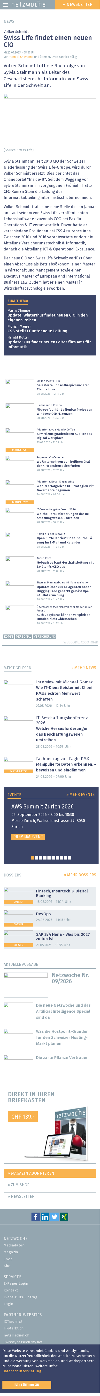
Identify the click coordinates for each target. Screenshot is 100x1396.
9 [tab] (65, 858)
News (9, 21)
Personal (23, 636)
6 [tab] (53, 858)
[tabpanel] (51, 822)
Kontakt (11, 1290)
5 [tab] (49, 858)
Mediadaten (14, 1245)
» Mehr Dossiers (80, 875)
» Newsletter (21, 1197)
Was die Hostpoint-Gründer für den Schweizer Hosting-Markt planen (62, 1038)
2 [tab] (36, 858)
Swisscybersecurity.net (23, 1342)
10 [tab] (69, 858)
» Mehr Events (80, 795)
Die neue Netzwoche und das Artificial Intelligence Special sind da (63, 1012)
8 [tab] (61, 858)
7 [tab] (57, 858)
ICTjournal (13, 1321)
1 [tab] (32, 858)
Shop (8, 1259)
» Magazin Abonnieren (31, 1173)
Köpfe (8, 636)
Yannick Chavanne (21, 57)
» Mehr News (83, 668)
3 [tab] (40, 858)
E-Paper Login (16, 1283)
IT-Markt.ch (14, 1328)
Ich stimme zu (27, 1385)
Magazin (11, 1252)
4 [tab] (44, 858)
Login (8, 1304)
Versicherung (45, 636)
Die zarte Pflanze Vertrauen (62, 1058)
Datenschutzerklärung (21, 1371)
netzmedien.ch (17, 1335)
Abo (7, 1266)
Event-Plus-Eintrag (20, 1297)
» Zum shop (19, 1185)
